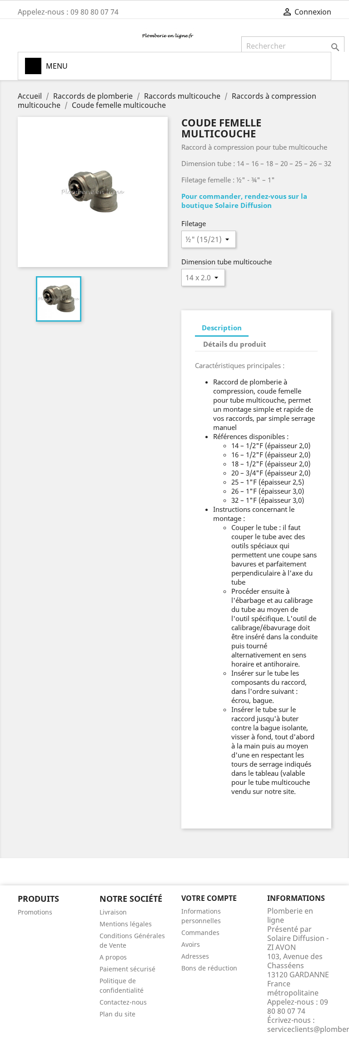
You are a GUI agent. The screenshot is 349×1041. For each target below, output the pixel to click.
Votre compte (209, 898)
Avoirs (190, 944)
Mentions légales (126, 924)
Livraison (113, 912)
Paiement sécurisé (127, 969)
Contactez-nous (123, 1002)
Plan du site (117, 1014)
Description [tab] (222, 327)
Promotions (35, 912)
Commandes (200, 932)
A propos (113, 957)
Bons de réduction (209, 968)
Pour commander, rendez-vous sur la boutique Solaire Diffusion (244, 201)
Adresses (195, 956)
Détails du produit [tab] (234, 344)
